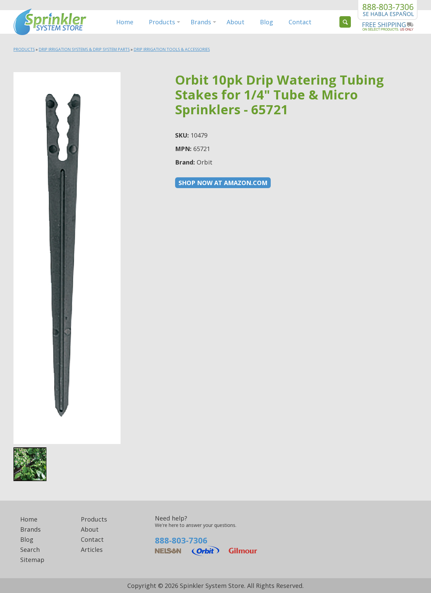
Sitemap (32, 560)
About (235, 22)
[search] (345, 22)
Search (30, 549)
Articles (92, 549)
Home (124, 22)
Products (162, 22)
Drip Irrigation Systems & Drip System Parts (84, 49)
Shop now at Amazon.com (222, 183)
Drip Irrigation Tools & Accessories (172, 49)
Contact (300, 22)
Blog (266, 22)
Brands (201, 22)
